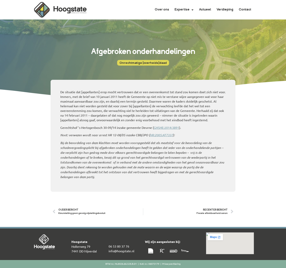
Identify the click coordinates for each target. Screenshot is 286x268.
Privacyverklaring (171, 263)
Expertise (182, 9)
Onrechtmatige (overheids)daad (143, 63)
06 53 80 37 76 (119, 246)
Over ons (162, 9)
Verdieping (225, 9)
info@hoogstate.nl (121, 251)
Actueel (205, 9)
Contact (245, 9)
